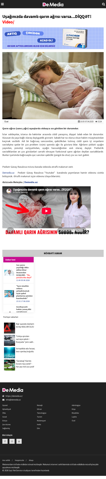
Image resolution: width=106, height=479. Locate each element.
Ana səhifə (6, 460)
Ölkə (4, 413)
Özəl (6, 121)
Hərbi (39, 424)
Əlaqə (31, 460)
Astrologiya (76, 405)
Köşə (73, 409)
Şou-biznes (6, 424)
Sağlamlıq (6, 428)
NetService (18, 470)
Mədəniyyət (41, 421)
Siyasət (5, 405)
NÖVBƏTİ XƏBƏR (53, 253)
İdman (39, 409)
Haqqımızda (19, 460)
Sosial (4, 417)
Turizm (39, 417)
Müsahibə (75, 413)
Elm (38, 428)
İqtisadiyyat (6, 409)
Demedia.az (8, 172)
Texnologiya (41, 413)
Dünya (4, 421)
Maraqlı (40, 405)
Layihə (74, 417)
